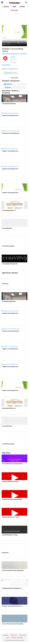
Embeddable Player (10, 73)
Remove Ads (14, 10)
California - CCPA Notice (17, 637)
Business (14, 54)
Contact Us (5, 635)
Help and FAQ (14, 635)
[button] (4, 2)
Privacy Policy (22, 635)
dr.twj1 (12, 57)
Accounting (22, 54)
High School (6, 54)
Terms (7, 637)
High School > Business (10, 273)
